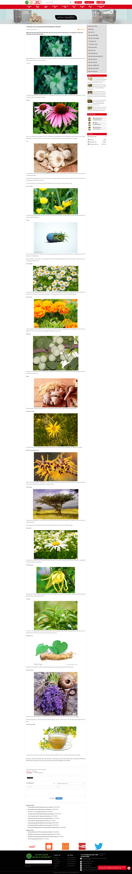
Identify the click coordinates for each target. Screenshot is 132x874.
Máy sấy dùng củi (92, 59)
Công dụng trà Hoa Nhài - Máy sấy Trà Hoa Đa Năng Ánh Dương (40, 818)
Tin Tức (74, 7)
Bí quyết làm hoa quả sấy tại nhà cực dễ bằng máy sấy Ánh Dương (40, 834)
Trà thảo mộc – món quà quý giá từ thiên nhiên (37, 811)
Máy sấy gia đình (92, 47)
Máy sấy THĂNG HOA (93, 65)
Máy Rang (90, 29)
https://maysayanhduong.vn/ (92, 869)
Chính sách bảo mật (71, 859)
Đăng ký (101, 2)
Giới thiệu (37, 7)
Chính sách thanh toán (71, 861)
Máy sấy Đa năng (92, 26)
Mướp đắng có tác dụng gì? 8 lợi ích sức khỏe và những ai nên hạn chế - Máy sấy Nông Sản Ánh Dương (96, 87)
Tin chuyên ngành (57, 861)
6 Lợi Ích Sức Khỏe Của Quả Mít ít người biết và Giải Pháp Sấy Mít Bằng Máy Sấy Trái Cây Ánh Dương (96, 103)
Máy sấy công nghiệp (93, 38)
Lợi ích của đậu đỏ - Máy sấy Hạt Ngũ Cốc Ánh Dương (38, 820)
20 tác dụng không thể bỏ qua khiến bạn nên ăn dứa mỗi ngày (39, 822)
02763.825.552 (97, 119)
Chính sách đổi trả (70, 865)
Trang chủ (29, 7)
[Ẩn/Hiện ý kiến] (54, 783)
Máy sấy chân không (93, 68)
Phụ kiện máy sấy (92, 62)
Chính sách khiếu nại (71, 857)
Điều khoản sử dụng (71, 863)
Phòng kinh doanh (98, 118)
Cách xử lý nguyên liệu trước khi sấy (35, 838)
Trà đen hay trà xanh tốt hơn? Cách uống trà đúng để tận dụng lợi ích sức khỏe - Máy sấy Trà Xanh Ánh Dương (96, 80)
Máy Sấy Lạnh (91, 50)
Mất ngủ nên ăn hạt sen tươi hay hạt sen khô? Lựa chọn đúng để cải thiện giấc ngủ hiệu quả (96, 109)
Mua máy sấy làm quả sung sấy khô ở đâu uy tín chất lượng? (39, 809)
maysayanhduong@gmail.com (91, 867)
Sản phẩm (46, 7)
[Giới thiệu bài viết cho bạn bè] (79, 29)
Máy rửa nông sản (92, 71)
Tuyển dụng (56, 865)
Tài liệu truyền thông (101, 7)
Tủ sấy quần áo (92, 41)
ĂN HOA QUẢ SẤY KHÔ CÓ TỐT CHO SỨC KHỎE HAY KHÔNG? (40, 832)
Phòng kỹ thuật (97, 127)
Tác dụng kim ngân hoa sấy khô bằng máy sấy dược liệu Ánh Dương (41, 813)
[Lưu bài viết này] (84, 29)
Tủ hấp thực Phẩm (92, 44)
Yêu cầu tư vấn (56, 863)
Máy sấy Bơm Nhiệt (93, 35)
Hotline (95, 122)
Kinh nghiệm (66, 17)
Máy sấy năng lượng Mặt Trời (95, 56)
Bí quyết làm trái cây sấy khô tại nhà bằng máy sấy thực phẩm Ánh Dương (42, 836)
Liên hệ (91, 7)
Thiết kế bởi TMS (75, 872)
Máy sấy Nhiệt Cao (93, 53)
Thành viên (83, 7)
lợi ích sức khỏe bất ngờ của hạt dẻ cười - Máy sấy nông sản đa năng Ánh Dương (43, 827)
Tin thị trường (56, 859)
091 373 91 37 (97, 129)
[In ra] (81, 29)
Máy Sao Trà (91, 32)
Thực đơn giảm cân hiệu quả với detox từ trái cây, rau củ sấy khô (40, 807)
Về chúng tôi (56, 857)
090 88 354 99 (97, 124)
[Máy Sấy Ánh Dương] (33, 2)
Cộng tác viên (90, 2)
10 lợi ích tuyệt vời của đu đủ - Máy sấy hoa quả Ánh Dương (39, 816)
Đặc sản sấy (56, 7)
